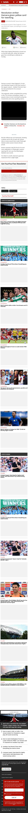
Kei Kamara (5, 191)
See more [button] (14, 134)
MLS (9, 9)
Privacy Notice (19, 176)
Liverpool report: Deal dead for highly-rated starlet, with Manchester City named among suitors (14, 754)
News (3, 21)
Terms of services (17, 174)
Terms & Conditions (12, 803)
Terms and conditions (7, 774)
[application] (14, 110)
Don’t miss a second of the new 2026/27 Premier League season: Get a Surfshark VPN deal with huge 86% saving (14, 725)
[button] (2, 2)
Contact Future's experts (7, 777)
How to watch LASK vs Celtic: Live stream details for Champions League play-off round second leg (14, 733)
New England (13, 191)
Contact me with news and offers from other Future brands (14, 794)
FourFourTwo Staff (11, 21)
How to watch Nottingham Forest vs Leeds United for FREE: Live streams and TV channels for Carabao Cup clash (15, 740)
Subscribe (21, 2)
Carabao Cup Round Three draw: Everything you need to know (12, 747)
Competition (4, 9)
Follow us (16, 47)
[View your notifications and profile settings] (13, 2)
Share (5, 47)
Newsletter (24, 47)
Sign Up (14, 797)
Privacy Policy (18, 802)
